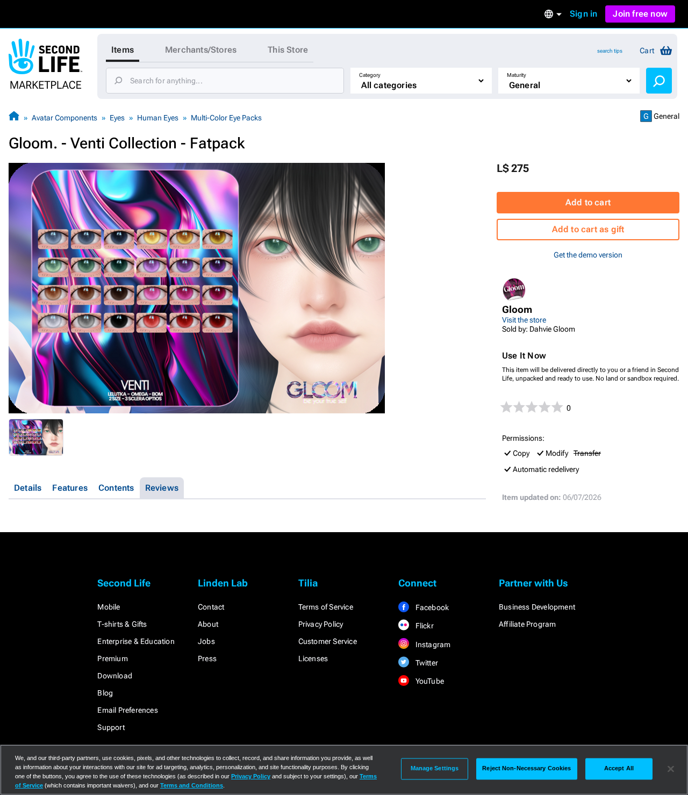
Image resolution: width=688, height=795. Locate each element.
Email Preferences (127, 710)
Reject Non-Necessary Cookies (526, 768)
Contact (211, 607)
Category (370, 75)
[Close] (671, 768)
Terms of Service (325, 607)
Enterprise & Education (135, 641)
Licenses (313, 658)
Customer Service (327, 641)
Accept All (619, 768)
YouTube (428, 681)
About (208, 624)
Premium (112, 658)
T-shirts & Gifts (122, 624)
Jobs (206, 641)
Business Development (537, 607)
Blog (105, 693)
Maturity (516, 75)
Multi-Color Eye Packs (226, 117)
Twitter (425, 662)
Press (207, 658)
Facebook (431, 607)
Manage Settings (435, 768)
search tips (609, 51)
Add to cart (588, 202)
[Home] (14, 117)
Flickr (423, 625)
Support (110, 727)
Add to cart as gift (588, 229)
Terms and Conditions (191, 785)
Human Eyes (157, 117)
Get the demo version (588, 254)
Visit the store (524, 320)
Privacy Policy (320, 624)
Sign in (583, 14)
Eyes (117, 117)
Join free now (640, 14)
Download (114, 675)
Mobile (108, 607)
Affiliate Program (527, 624)
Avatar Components (64, 117)
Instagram (431, 644)
